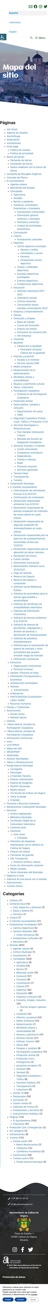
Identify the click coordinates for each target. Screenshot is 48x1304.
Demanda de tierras (21, 160)
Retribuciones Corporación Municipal (26, 806)
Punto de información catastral (26, 865)
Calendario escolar (27, 297)
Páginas (14, 1117)
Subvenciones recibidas (26, 1113)
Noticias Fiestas (24, 1038)
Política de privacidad (21, 153)
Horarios (24, 256)
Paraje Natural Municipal (20, 765)
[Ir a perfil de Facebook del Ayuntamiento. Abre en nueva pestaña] (35, 6)
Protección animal (23, 401)
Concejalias (19, 958)
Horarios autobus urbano (27, 862)
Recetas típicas (18, 717)
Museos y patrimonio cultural (29, 384)
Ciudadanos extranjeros (30, 452)
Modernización (24, 1024)
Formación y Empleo (24, 318)
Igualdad (18, 342)
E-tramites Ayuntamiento (23, 487)
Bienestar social (24, 972)
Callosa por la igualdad (29, 346)
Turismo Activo (15, 886)
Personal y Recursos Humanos (23, 803)
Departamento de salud (30, 411)
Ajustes (33, 1299)
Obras (19, 1045)
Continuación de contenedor (29, 497)
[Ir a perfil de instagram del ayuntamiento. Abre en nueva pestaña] (40, 6)
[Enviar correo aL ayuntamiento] (30, 6)
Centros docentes (26, 301)
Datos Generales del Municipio (26, 872)
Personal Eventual (23, 669)
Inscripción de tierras (21, 163)
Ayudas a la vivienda (28, 359)
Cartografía (16, 769)
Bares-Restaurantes (27, 1144)
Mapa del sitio (14, 748)
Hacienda (19, 339)
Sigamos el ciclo (15, 875)
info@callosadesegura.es (22, 1204)
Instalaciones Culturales (26, 938)
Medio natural (17, 789)
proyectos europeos (27, 1065)
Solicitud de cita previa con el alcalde (27, 879)
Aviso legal (12, 146)
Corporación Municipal (22, 483)
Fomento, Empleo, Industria (31, 1000)
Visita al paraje (18, 796)
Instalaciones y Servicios (26, 1110)
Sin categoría (17, 1130)
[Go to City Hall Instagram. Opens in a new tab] (14, 1249)
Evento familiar (21, 559)
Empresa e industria (27, 996)
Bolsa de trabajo (26, 322)
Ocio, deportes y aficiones (27, 907)
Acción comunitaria (27, 449)
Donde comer (17, 714)
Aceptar (8, 1299)
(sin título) (12, 129)
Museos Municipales (18, 758)
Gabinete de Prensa (24, 1106)
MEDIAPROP (13, 751)
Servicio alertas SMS (28, 363)
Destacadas (19, 1096)
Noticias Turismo (25, 1041)
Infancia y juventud (24, 356)
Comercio (21, 976)
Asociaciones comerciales (31, 212)
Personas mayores (27, 466)
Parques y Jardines (26, 1048)
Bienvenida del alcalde (22, 187)
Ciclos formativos (25, 934)
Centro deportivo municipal (31, 246)
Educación (19, 287)
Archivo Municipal (22, 952)
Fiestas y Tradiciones (18, 707)
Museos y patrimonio (27, 1034)
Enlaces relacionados (21, 779)
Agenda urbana (18, 184)
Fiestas (17, 315)
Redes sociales (18, 868)
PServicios (18, 1124)
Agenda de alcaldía (17, 132)
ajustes (34, 1294)
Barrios (20, 969)
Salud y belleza (21, 910)
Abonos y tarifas (29, 249)
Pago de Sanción (23, 573)
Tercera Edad (21, 473)
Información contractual (26, 659)
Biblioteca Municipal (21, 817)
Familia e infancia (26, 459)
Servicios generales (27, 469)
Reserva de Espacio (24, 576)
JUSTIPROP (13, 745)
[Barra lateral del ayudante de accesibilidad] (3, 37)
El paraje (14, 800)
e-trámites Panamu (20, 776)
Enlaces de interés (27, 328)
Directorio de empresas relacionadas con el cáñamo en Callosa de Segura (27, 844)
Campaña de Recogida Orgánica (24, 174)
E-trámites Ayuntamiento (23, 921)
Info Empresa (24, 335)
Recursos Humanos (20, 703)
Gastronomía (14, 710)
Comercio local (18, 827)
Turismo (18, 480)
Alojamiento (13, 139)
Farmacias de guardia (22, 855)
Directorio (15, 831)
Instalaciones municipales (24, 683)
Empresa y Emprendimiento (28, 311)
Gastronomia (20, 1155)
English (13, 31)
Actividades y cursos (31, 253)
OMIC (20, 414)
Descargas (16, 772)
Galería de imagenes (21, 782)
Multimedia (13, 755)
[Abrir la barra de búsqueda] (31, 38)
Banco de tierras (15, 157)
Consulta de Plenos (17, 177)
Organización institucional (27, 666)
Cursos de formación (28, 325)
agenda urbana (21, 948)
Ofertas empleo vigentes (33, 1007)
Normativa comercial (28, 222)
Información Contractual (26, 562)
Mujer (20, 463)
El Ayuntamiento (15, 181)
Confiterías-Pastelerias (28, 1151)
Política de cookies (20, 150)
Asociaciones (14, 143)
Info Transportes (19, 858)
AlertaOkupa (13, 136)
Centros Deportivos (23, 928)
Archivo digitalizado (20, 813)
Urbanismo (22, 1089)
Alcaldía (18, 198)
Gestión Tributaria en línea (24, 672)
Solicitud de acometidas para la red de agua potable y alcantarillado (30, 597)
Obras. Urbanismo (23, 387)
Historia (11, 721)
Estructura (15, 662)
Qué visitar (19, 834)
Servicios (11, 810)
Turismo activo (21, 1158)
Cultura (17, 236)
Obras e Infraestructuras (20, 762)
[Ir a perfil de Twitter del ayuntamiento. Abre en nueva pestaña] (45, 6)
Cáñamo (14, 900)
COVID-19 (18, 1093)
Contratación (20, 232)
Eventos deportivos (27, 280)
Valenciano (15, 22)
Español (13, 13)
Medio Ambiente (22, 366)
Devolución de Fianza (25, 555)
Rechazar (20, 1299)
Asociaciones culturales (29, 239)
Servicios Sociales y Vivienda (29, 445)
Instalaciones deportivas (30, 284)
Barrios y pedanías (23, 201)
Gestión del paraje (20, 786)
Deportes (18, 242)
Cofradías (22, 838)
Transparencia (21, 476)
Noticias (14, 686)
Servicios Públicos (26, 1082)
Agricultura (19, 194)
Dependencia (24, 456)
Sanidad (20, 1069)
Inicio (9, 741)
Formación (18, 1100)
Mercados (18, 941)
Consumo (21, 979)
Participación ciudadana (26, 390)
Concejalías (16, 191)
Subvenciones (21, 690)
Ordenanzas (16, 693)
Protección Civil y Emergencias (26, 1127)
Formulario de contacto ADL (32, 332)
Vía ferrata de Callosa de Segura (27, 793)
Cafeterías (21, 1148)
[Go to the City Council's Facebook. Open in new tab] (22, 1249)
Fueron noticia (20, 1103)
